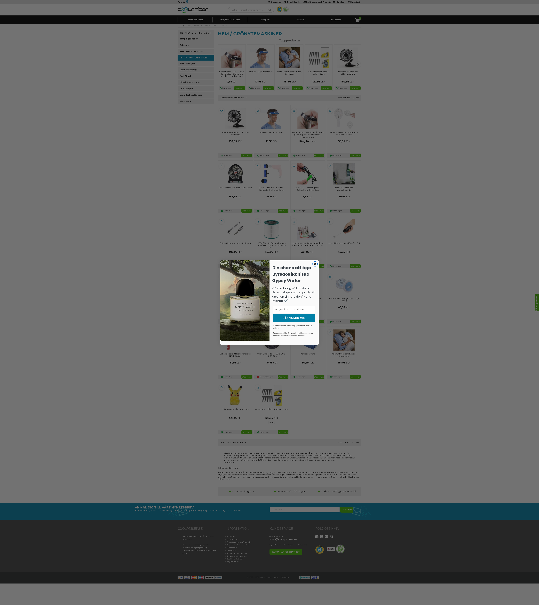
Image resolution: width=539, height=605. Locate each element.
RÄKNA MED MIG (294, 318)
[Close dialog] (315, 263)
